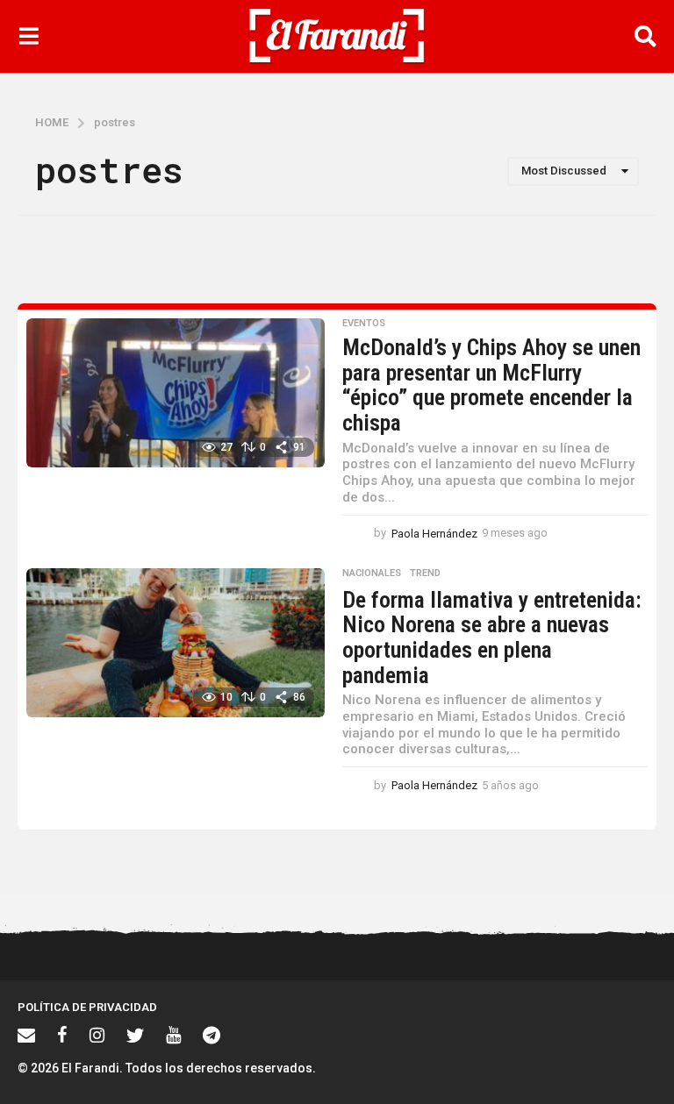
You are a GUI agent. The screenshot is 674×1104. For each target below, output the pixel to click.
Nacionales (371, 573)
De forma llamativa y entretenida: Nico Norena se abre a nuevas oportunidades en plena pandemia (492, 637)
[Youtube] (173, 1034)
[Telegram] (211, 1034)
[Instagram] (97, 1034)
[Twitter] (135, 1034)
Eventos (363, 323)
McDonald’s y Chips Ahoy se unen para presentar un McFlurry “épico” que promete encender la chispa (491, 385)
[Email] (26, 1034)
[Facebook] (62, 1034)
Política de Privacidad (87, 1007)
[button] (28, 35)
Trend (425, 573)
